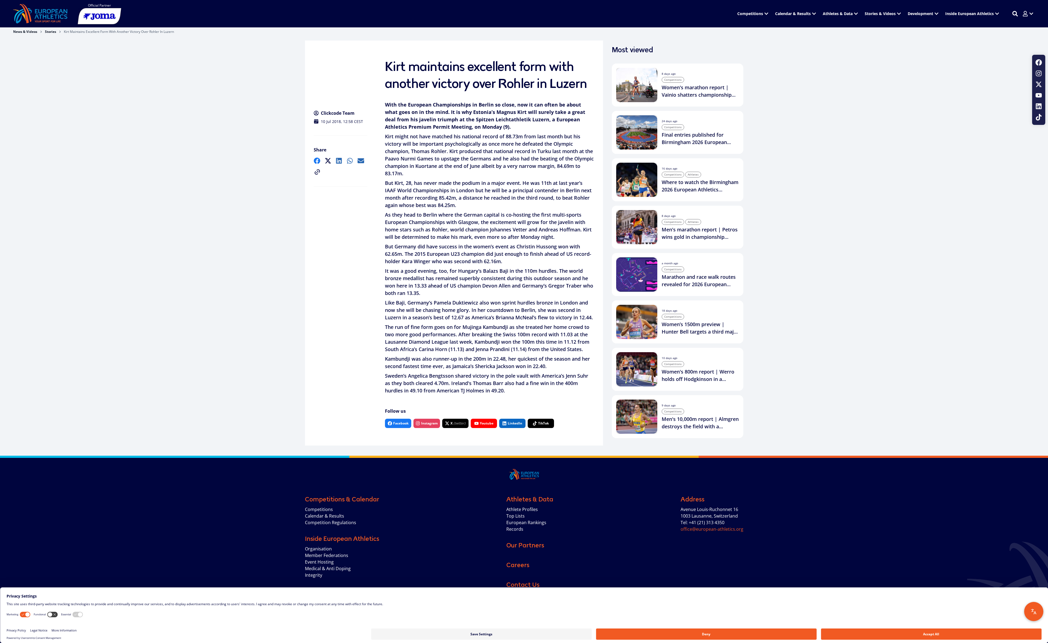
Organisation (318, 549)
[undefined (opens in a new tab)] (317, 160)
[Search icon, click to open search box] (1015, 13)
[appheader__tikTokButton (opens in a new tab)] (1038, 117)
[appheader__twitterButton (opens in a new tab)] (1038, 84)
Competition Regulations (330, 522)
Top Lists (515, 516)
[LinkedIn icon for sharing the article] (339, 160)
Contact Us (522, 585)
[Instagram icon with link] (1038, 73)
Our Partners (525, 545)
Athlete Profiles (522, 509)
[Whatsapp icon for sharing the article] (350, 160)
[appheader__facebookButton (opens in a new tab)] (1038, 62)
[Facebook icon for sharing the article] (317, 160)
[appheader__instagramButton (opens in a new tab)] (1038, 73)
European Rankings (526, 522)
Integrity (313, 575)
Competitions (319, 509)
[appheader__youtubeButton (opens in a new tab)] (1038, 95)
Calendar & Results (324, 516)
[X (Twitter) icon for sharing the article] (328, 160)
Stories (50, 31)
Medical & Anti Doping (328, 569)
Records (514, 529)
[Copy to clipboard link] (317, 172)
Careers (517, 565)
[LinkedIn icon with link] (1038, 106)
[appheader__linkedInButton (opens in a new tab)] (1038, 106)
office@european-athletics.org (712, 529)
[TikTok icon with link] (1038, 117)
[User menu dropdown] (1028, 13)
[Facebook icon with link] (1038, 62)
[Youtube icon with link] (1038, 95)
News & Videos (25, 31)
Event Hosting (319, 562)
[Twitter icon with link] (1038, 84)
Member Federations (326, 555)
